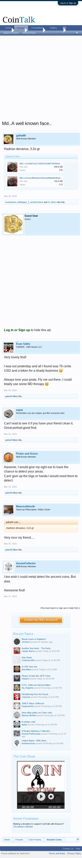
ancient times (36, 202)
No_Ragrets (27, 688)
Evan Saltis (23, 343)
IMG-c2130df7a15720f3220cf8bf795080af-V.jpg (42, 163)
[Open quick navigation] (77, 839)
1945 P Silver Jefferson (33, 703)
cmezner (26, 697)
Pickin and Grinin (27, 453)
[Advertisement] (41, 79)
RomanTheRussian (31, 734)
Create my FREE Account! (41, 620)
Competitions (37, 28)
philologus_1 (23, 202)
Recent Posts (29, 33)
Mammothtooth (25, 506)
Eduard (25, 678)
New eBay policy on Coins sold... (37, 712)
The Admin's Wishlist (23, 826)
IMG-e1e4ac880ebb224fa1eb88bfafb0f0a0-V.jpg (43, 178)
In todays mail (28, 722)
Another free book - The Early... (37, 648)
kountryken (10, 202)
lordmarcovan (28, 743)
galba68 (21, 135)
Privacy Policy (74, 853)
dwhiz (24, 724)
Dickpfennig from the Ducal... (36, 694)
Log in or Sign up (68, 3)
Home (8, 28)
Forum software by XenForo (15, 853)
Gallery (53, 28)
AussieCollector (26, 563)
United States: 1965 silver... (35, 740)
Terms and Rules (57, 853)
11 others (52, 202)
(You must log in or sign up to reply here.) (60, 608)
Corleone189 (28, 660)
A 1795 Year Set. (30, 666)
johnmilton (26, 669)
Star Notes (27, 657)
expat (19, 409)
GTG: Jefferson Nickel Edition (36, 685)
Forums (21, 28)
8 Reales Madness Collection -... (37, 731)
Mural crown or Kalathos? (34, 639)
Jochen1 (26, 642)
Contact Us (68, 848)
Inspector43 (27, 706)
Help (78, 848)
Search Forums (11, 33)
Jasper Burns (28, 651)
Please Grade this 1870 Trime (36, 676)
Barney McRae (29, 715)
